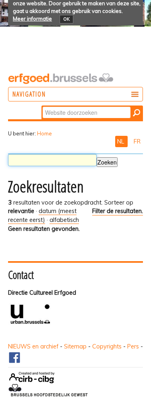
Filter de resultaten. (117, 211)
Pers (133, 346)
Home (44, 133)
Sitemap (75, 346)
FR (137, 141)
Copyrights (107, 346)
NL (121, 141)
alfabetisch (64, 220)
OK (66, 19)
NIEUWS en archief (33, 346)
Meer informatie (32, 18)
